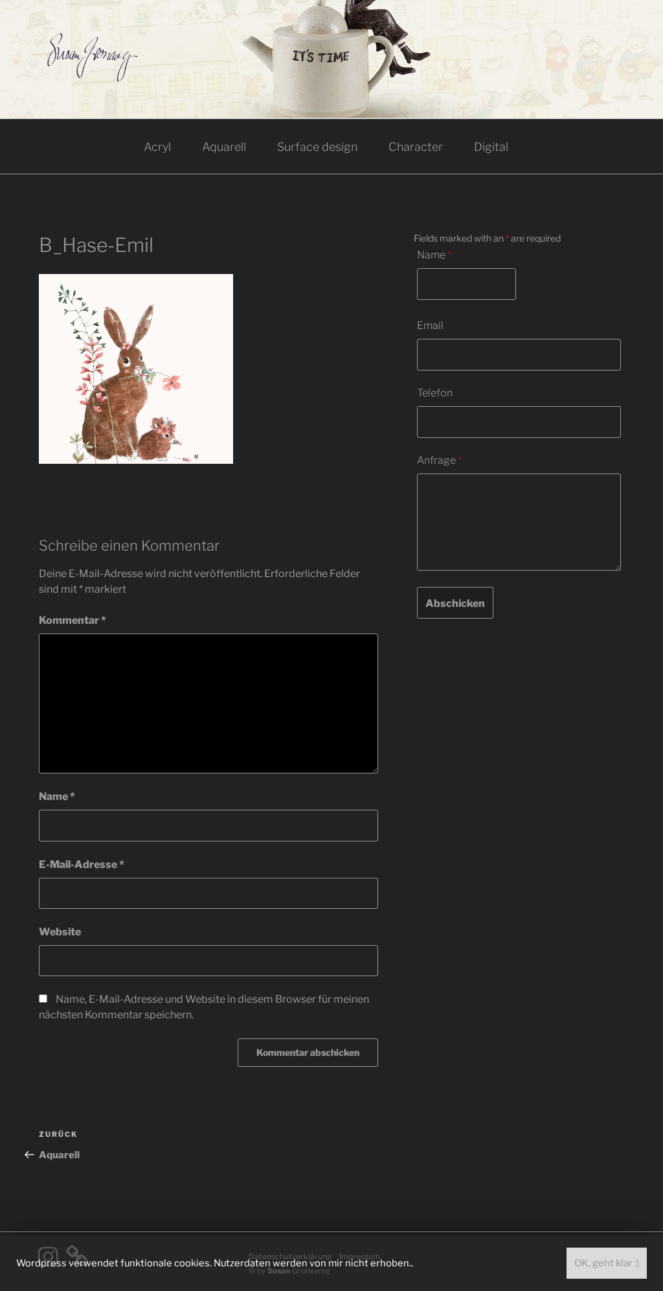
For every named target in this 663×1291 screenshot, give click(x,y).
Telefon (435, 393)
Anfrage (439, 460)
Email (430, 325)
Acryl (157, 147)
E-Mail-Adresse (81, 864)
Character (415, 147)
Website (60, 932)
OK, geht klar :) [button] (606, 1263)
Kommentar (72, 620)
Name (57, 796)
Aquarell (224, 147)
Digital (491, 147)
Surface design (317, 147)
